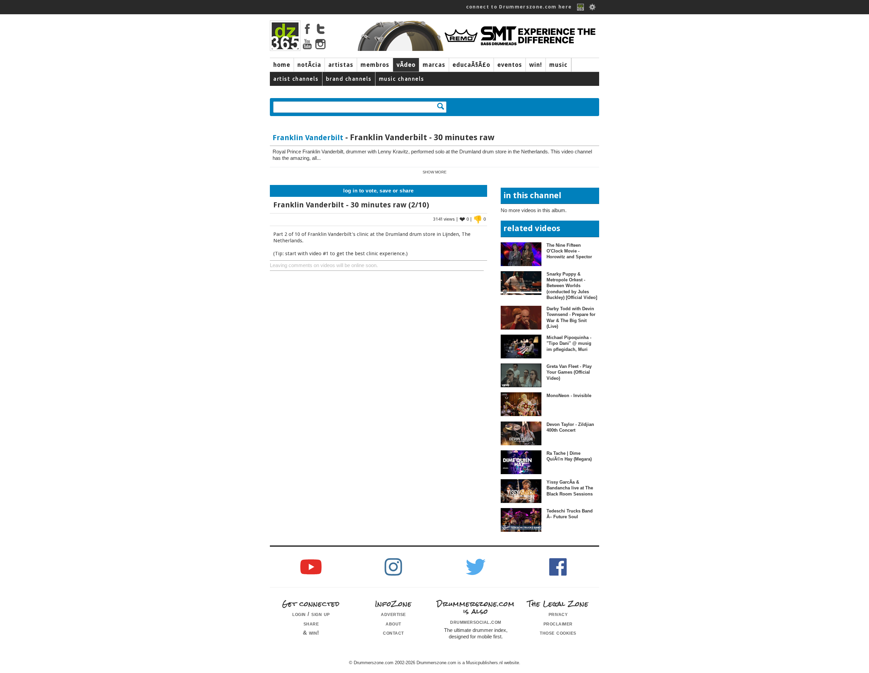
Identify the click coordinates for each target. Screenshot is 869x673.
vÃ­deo (405, 64)
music (558, 64)
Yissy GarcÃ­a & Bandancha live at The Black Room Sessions (570, 488)
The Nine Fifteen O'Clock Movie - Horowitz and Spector (569, 251)
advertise (393, 614)
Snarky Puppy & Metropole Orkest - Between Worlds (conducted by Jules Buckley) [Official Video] (572, 286)
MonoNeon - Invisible (569, 395)
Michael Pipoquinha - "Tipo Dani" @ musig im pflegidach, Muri (569, 343)
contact (393, 632)
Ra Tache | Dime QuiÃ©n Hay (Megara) (569, 456)
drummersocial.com (475, 621)
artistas (340, 64)
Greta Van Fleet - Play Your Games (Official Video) (569, 372)
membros (374, 64)
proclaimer (558, 623)
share (311, 623)
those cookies (558, 632)
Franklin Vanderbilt (308, 137)
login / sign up (311, 614)
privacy (558, 614)
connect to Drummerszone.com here (519, 7)
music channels (401, 79)
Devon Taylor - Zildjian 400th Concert (570, 427)
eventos (509, 64)
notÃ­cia (309, 64)
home (281, 64)
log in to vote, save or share (378, 190)
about (393, 623)
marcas (434, 64)
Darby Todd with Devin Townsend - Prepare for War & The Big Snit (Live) (571, 317)
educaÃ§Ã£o (471, 64)
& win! (311, 632)
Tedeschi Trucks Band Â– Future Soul (570, 513)
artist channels (296, 79)
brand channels (349, 79)
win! (535, 64)
